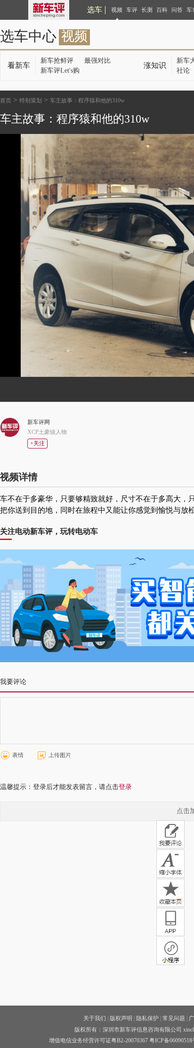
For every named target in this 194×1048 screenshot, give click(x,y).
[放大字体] (170, 863)
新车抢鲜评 (56, 60)
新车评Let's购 (60, 70)
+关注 (37, 443)
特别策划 (30, 100)
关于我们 (94, 1018)
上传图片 (59, 755)
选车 (94, 10)
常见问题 (173, 1018)
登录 (125, 786)
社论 (183, 70)
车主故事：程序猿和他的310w (87, 100)
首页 (5, 100)
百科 (162, 10)
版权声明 (121, 1018)
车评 (131, 10)
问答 (177, 10)
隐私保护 (147, 1018)
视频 (116, 10)
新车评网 (38, 422)
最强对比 (97, 60)
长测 (147, 10)
